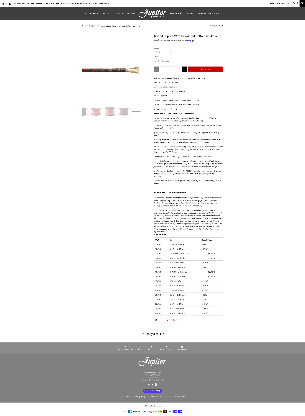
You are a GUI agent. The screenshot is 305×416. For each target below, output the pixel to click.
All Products (90, 13)
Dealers (189, 13)
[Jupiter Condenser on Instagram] (10, 4)
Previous (213, 26)
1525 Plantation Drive (152, 372)
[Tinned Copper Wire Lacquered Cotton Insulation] (116, 68)
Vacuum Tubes (176, 13)
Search (121, 396)
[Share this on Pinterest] (167, 320)
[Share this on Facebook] (162, 320)
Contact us (201, 13)
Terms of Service (179, 396)
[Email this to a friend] (173, 320)
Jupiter (93, 26)
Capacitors (106, 13)
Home (84, 26)
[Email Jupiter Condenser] (4, 4)
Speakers (131, 13)
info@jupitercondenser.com (152, 380)
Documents (213, 13)
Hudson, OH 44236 (152, 375)
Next (221, 26)
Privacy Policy (140, 396)
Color (156, 56)
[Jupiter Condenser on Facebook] (7, 4)
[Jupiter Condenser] (152, 13)
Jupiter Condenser (155, 406)
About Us (129, 396)
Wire (119, 13)
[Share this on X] (156, 320)
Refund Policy (152, 396)
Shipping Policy (165, 396)
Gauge (156, 48)
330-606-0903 (152, 377)
